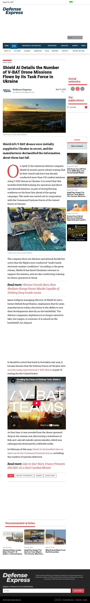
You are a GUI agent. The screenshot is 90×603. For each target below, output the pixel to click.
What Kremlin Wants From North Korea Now (56, 551)
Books (47, 51)
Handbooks (38, 51)
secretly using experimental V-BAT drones (30, 369)
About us (7, 51)
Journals (27, 51)
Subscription (78, 600)
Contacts (65, 51)
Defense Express (22, 89)
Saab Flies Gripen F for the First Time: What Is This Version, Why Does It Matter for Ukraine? (34, 553)
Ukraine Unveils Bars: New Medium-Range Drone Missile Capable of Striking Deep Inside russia (33, 288)
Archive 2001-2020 (78, 51)
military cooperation (24, 476)
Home (5, 62)
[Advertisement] (57, 24)
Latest (77, 140)
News (10, 62)
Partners (55, 51)
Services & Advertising (68, 600)
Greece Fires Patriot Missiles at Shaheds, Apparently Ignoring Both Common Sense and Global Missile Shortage (76, 220)
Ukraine (39, 476)
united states (50, 476)
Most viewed (77, 146)
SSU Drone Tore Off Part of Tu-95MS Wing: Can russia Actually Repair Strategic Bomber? (76, 172)
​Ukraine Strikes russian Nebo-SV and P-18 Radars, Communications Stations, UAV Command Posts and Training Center (13, 554)
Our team (17, 51)
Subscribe (78, 591)
